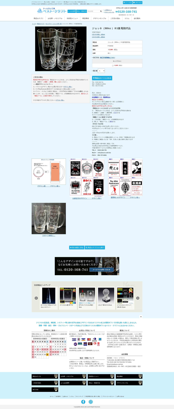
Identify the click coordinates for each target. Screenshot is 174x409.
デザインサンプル (109, 12)
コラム (127, 18)
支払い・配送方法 (81, 11)
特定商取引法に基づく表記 (93, 396)
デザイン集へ (68, 86)
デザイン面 (43, 186)
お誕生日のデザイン (82, 198)
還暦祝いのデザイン (120, 197)
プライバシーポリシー (108, 396)
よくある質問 (71, 11)
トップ (34, 23)
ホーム (51, 396)
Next (137, 298)
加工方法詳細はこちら (107, 57)
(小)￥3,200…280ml (98, 37)
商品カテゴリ (38, 18)
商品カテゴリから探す (96, 247)
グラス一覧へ (60, 100)
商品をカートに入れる (103, 78)
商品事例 (85, 18)
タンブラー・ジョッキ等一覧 (54, 23)
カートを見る (128, 2)
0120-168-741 (127, 11)
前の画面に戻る (77, 247)
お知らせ (65, 396)
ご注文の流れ (115, 18)
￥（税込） (118, 65)
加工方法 (35, 389)
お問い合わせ (138, 2)
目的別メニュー (72, 18)
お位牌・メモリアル (55, 18)
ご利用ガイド (108, 10)
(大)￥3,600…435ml (98, 34)
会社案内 (137, 18)
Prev (36, 298)
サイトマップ (79, 396)
